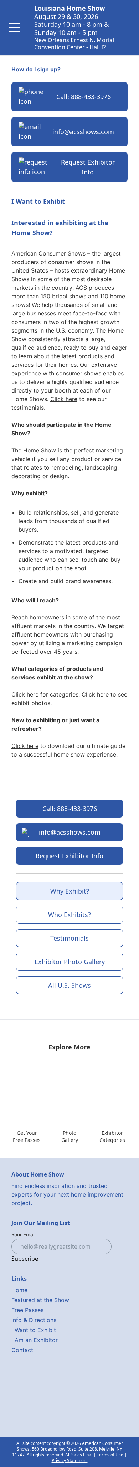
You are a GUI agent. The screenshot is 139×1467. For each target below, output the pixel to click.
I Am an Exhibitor (34, 1340)
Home (19, 1290)
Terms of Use (110, 1455)
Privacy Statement (70, 1460)
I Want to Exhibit (33, 1330)
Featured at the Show (40, 1300)
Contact (22, 1350)
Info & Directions (33, 1320)
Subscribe (24, 1259)
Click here (63, 399)
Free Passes (27, 1310)
